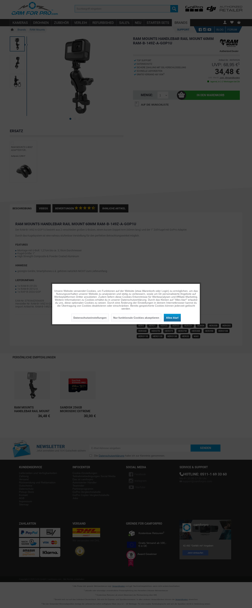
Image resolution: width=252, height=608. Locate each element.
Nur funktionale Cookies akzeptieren (136, 317)
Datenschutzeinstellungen (90, 317)
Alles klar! (172, 317)
